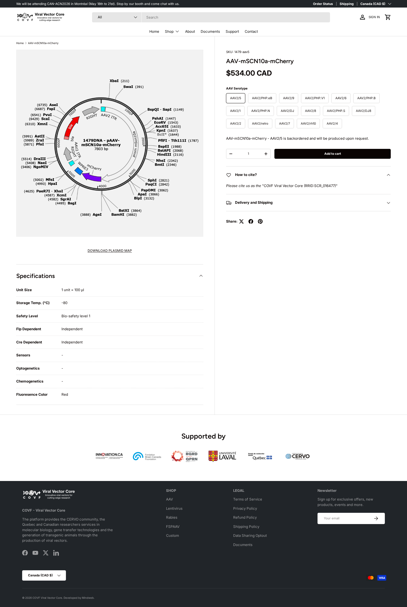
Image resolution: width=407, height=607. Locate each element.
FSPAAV (172, 526)
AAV (169, 499)
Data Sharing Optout (250, 535)
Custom (172, 535)
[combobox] (211, 17)
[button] (388, 17)
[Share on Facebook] (251, 221)
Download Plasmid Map (110, 251)
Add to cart (332, 153)
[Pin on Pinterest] (260, 221)
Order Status (323, 4)
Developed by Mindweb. (79, 597)
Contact (251, 31)
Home (154, 31)
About (190, 31)
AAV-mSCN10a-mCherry (43, 43)
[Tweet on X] (241, 221)
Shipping (347, 4)
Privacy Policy (245, 508)
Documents (210, 31)
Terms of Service (247, 499)
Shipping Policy (246, 526)
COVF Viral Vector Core (47, 597)
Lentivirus (174, 508)
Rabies (171, 517)
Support (232, 31)
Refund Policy (245, 517)
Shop (169, 31)
